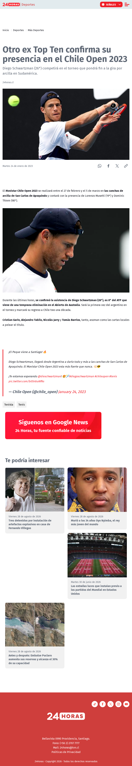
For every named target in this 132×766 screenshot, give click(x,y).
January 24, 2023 (72, 391)
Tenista (8, 404)
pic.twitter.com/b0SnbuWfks (26, 381)
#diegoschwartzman (81, 376)
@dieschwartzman (49, 376)
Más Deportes (36, 30)
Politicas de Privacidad (66, 752)
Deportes (18, 30)
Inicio (6, 30)
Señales (111, 4)
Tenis (21, 404)
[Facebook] (108, 165)
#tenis (113, 376)
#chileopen (101, 376)
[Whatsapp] (99, 165)
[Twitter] (117, 165)
